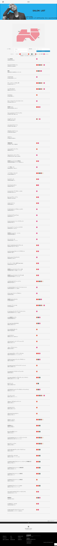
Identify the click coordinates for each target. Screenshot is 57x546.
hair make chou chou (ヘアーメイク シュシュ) (17, 365)
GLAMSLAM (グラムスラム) (13, 215)
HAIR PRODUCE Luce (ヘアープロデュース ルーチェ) (18, 389)
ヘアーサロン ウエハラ (12, 173)
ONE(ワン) (10, 137)
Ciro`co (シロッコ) (11, 239)
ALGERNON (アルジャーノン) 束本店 (15, 473)
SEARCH (43, 51)
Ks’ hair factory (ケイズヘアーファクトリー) (16, 311)
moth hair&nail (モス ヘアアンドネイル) (15, 353)
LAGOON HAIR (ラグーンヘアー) (14, 281)
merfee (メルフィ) (11, 203)
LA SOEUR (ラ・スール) (12, 503)
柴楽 (8, 70)
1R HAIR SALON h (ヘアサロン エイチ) (15, 209)
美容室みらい (10, 425)
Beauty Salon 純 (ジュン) (12, 431)
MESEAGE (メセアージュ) (13, 131)
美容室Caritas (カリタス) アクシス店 (15, 269)
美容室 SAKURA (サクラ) (12, 299)
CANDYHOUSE (10, 76)
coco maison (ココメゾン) (13, 124)
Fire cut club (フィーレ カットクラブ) (15, 227)
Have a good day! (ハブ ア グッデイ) (15, 112)
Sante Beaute (10, 94)
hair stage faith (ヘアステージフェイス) (15, 371)
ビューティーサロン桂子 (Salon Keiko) (15, 263)
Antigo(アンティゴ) (11, 118)
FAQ (11, 536)
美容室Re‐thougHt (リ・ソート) (14, 233)
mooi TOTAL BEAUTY (11, 88)
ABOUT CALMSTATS (6, 539)
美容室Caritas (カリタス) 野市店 (14, 161)
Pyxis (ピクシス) (11, 179)
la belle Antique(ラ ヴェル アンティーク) (16, 509)
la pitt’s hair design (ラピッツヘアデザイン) (16, 251)
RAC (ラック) (10, 383)
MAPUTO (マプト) (11, 407)
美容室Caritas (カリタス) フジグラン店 (16, 275)
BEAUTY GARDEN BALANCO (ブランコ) (15, 245)
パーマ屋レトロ (11, 167)
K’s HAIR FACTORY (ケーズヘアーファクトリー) (17, 287)
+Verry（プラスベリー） (13, 347)
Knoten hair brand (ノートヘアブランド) (15, 221)
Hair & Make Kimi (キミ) (12, 185)
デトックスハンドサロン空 (13, 82)
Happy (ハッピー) (11, 419)
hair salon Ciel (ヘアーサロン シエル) (15, 191)
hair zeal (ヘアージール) (12, 305)
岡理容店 (9, 497)
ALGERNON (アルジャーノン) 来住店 (15, 479)
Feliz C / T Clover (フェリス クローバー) (15, 100)
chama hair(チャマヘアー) (13, 149)
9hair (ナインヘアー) (12, 443)
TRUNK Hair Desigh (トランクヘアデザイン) (16, 359)
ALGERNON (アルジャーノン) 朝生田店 (15, 467)
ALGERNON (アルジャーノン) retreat (15, 485)
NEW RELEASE (12, 539)
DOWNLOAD (20, 539)
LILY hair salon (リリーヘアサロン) (14, 293)
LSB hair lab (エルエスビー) (13, 413)
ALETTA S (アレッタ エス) (13, 455)
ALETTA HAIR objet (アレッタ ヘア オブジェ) (16, 449)
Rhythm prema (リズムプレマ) (13, 257)
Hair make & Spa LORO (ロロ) (13, 323)
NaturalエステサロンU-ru (13, 64)
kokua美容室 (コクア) (12, 317)
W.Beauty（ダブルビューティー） (14, 401)
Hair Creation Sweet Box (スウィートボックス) (17, 491)
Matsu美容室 (10, 58)
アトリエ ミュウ (11, 395)
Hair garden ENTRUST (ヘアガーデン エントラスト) (18, 377)
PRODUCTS (4, 536)
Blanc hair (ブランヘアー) (13, 197)
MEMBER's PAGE (20, 536)
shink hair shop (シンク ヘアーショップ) (16, 341)
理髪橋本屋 (10, 143)
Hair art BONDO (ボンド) (12, 329)
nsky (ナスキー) (11, 335)
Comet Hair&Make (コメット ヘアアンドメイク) (17, 437)
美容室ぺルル (10, 106)
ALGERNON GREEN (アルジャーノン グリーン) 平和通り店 (19, 461)
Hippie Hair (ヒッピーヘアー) (13, 155)
